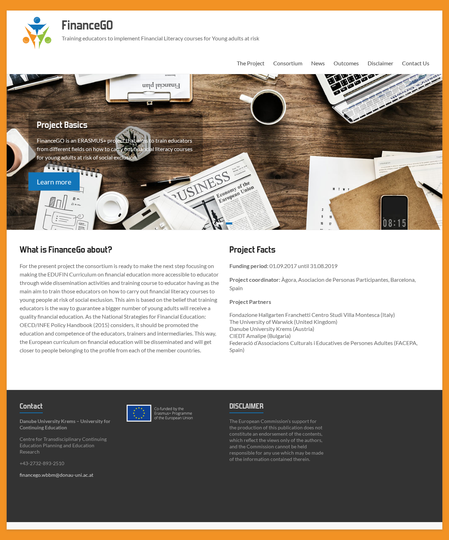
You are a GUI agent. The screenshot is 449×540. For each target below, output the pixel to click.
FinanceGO (87, 25)
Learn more (54, 181)
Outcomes (346, 63)
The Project (250, 63)
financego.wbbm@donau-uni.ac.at (56, 475)
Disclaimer (380, 63)
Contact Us (415, 63)
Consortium (287, 63)
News (318, 63)
